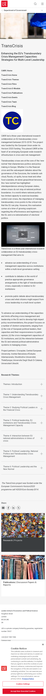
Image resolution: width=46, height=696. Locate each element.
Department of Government (15, 10)
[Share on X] (18, 508)
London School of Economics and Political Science (4, 4)
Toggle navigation (43, 10)
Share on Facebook (8, 508)
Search (35, 4)
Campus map (6, 640)
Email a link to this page (3, 508)
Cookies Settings (23, 684)
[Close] (43, 644)
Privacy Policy (28, 679)
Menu (42, 4)
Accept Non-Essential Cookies (23, 691)
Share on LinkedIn (13, 508)
